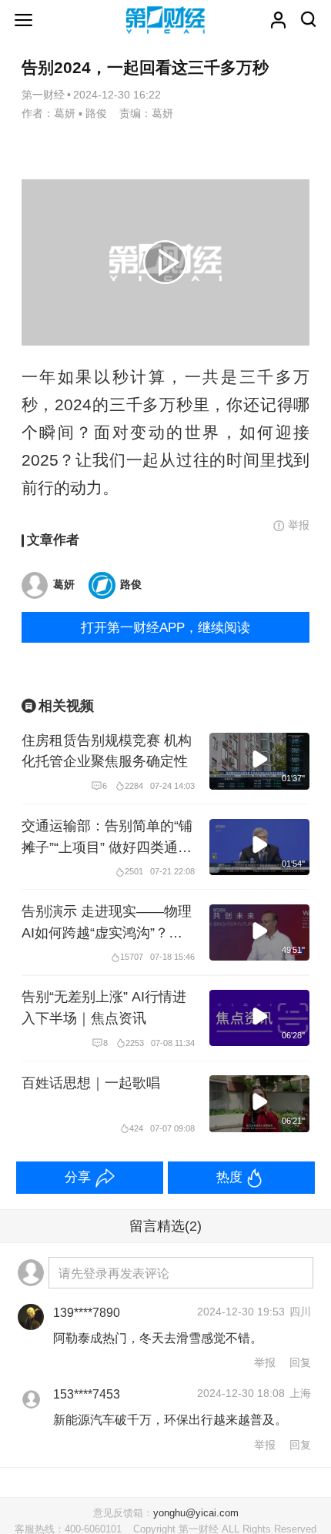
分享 (78, 1177)
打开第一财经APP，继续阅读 (165, 627)
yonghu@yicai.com (196, 1513)
